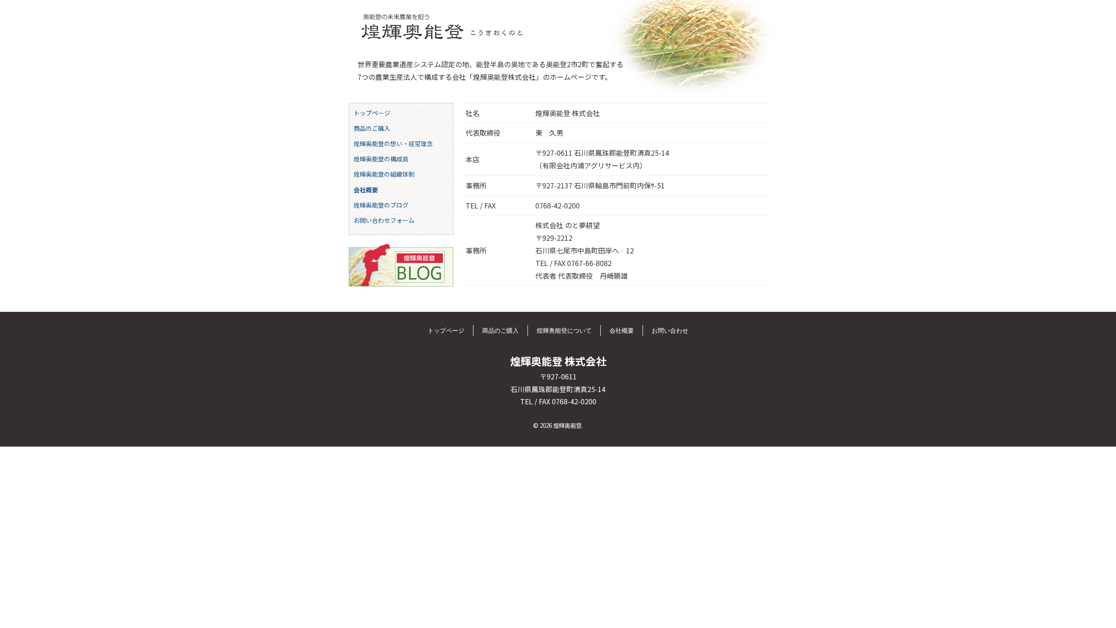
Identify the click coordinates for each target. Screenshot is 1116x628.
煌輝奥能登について (564, 330)
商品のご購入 (372, 128)
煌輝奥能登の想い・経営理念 (393, 143)
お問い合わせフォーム (384, 220)
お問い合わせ (670, 330)
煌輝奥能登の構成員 (381, 158)
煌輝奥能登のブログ (381, 205)
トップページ (372, 113)
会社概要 (366, 189)
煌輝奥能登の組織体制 (384, 174)
